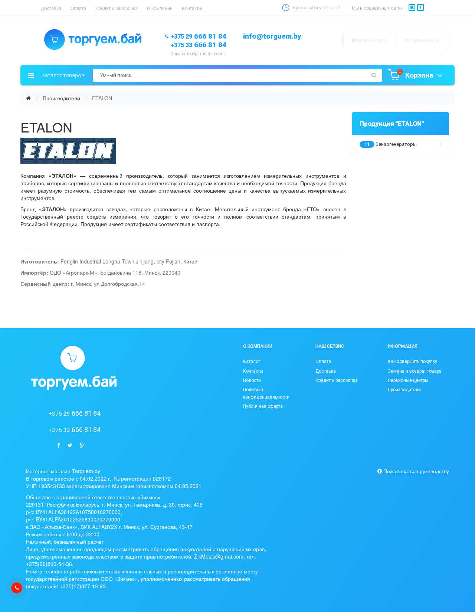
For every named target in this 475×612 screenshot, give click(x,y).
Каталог (251, 361)
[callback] (16, 587)
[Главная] (28, 98)
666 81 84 (198, 36)
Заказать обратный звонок (198, 53)
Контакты (192, 8)
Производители (61, 98)
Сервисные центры (408, 380)
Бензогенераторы (390, 144)
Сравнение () (424, 40)
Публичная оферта (263, 406)
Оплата (78, 8)
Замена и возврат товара (415, 371)
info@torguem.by (272, 36)
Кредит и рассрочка (116, 8)
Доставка (51, 8)
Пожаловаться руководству (416, 471)
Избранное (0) (371, 40)
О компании (160, 8)
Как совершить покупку (412, 361)
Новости (252, 380)
